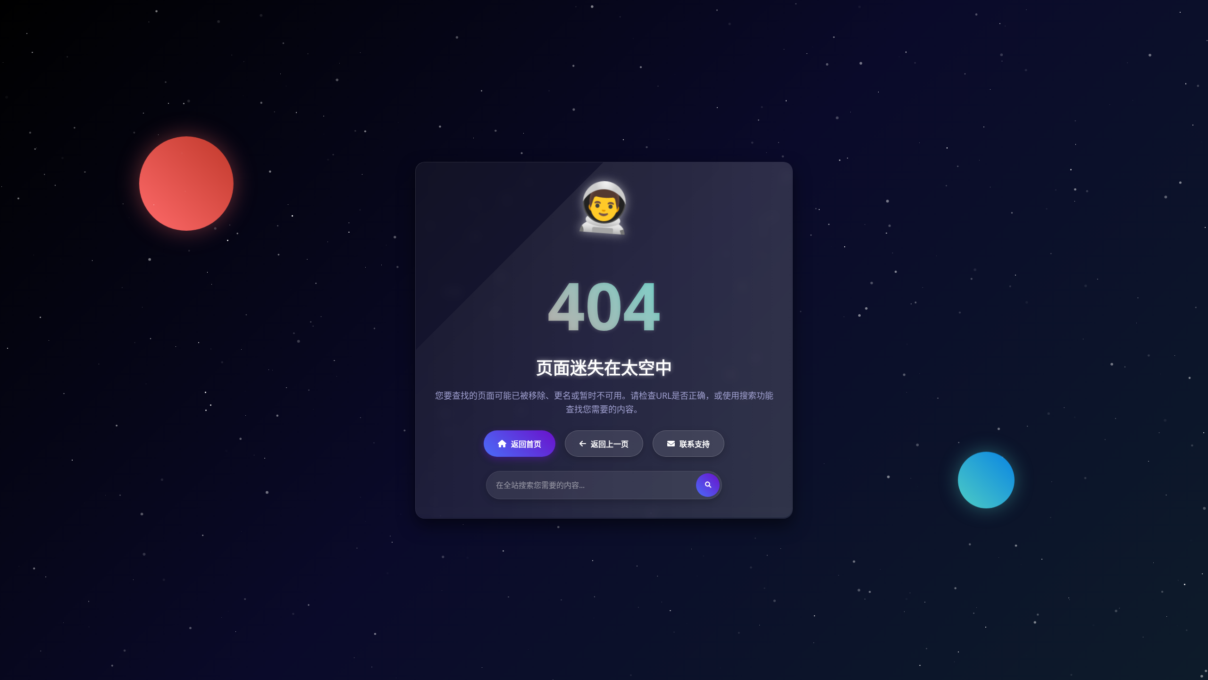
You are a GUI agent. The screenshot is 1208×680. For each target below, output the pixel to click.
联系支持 (695, 443)
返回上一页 (610, 443)
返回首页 (526, 443)
